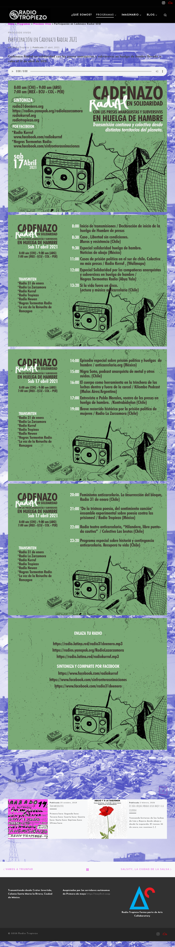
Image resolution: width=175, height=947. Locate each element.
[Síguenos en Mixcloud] (170, 3)
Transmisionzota (56, 806)
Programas (23, 24)
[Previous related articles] (154, 791)
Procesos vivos (42, 24)
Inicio (11, 24)
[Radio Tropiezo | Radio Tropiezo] (29, 15)
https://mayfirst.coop (98, 894)
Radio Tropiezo (20, 47)
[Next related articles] (163, 791)
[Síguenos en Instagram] (163, 3)
